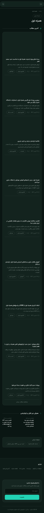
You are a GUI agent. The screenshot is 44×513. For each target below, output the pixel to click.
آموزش (22, 276)
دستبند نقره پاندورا (33, 444)
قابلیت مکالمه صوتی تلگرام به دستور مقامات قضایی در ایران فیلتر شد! (22, 222)
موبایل (11, 233)
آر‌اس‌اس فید (6, 469)
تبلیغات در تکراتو (37, 469)
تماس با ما (22, 469)
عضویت (22, 497)
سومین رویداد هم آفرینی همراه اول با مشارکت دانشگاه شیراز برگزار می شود (22, 101)
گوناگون (11, 71)
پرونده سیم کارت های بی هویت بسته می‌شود (25, 385)
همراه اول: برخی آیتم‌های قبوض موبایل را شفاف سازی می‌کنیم (22, 181)
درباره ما (29, 469)
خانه (40, 11)
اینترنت (22, 151)
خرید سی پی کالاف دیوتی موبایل (15, 444)
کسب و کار (10, 112)
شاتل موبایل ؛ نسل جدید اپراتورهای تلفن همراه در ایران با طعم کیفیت (22, 345)
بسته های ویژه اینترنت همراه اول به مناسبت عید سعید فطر (22, 60)
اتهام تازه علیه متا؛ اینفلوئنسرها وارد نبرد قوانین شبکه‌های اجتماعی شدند (28, 423)
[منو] (41, 4)
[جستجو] (3, 4)
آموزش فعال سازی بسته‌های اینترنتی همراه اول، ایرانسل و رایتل (22, 263)
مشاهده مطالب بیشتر (22, 402)
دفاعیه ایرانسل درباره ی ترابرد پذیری (28, 141)
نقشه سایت (14, 469)
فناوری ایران (21, 71)
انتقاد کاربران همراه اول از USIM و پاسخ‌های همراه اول (22, 305)
